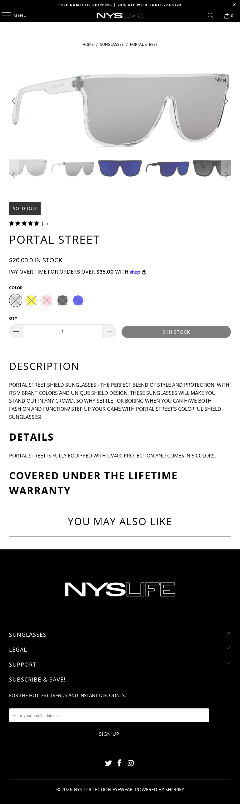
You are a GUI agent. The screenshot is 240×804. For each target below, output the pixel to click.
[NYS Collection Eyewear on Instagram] (131, 763)
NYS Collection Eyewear (103, 789)
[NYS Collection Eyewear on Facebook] (119, 763)
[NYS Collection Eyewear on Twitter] (108, 763)
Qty (13, 318)
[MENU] (3, 15)
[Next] (226, 101)
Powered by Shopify (159, 789)
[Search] (211, 15)
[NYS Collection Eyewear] (120, 15)
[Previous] (14, 101)
